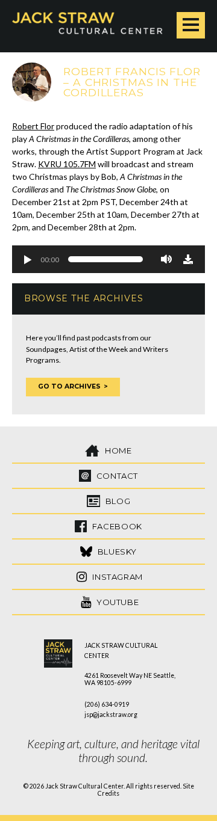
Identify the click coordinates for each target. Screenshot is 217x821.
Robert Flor (33, 126)
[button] (27, 259)
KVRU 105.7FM (67, 164)
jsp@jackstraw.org (110, 714)
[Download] (188, 259)
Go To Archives (69, 386)
